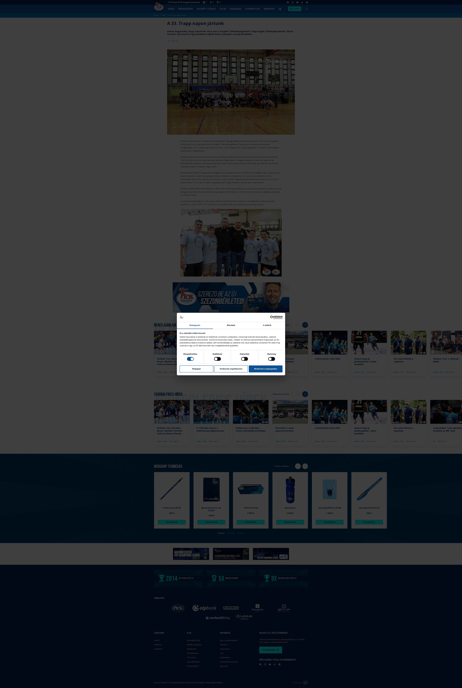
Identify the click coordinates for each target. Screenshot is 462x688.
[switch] (217, 359)
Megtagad (196, 369)
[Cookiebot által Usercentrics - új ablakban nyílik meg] (271, 317)
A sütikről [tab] (267, 325)
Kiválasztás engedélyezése (231, 369)
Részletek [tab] (231, 325)
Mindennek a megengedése (265, 369)
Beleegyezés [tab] (194, 325)
